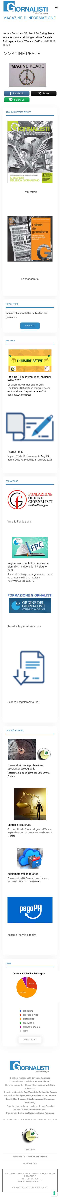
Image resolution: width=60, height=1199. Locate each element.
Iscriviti (30, 326)
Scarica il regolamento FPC (23, 702)
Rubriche (17, 33)
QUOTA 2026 (30, 455)
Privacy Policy (20, 1187)
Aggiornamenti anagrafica (28, 877)
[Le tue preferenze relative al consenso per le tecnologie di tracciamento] (54, 1193)
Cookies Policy (39, 1187)
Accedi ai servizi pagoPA (22, 934)
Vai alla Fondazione (19, 521)
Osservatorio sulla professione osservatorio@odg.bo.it (29, 771)
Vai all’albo (30, 1040)
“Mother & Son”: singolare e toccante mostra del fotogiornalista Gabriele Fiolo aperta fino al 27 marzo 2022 (28, 37)
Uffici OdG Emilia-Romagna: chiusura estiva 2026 (29, 385)
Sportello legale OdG (30, 830)
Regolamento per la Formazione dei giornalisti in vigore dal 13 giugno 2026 (30, 572)
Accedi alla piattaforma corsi (24, 626)
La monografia (30, 279)
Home (5, 33)
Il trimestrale (30, 192)
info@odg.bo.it (33, 1181)
